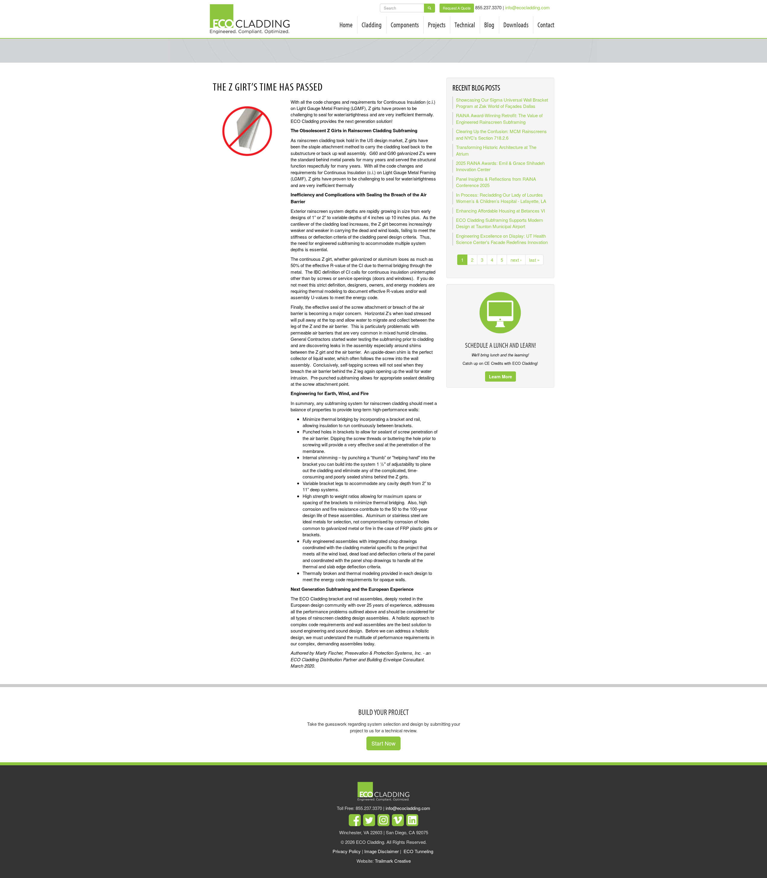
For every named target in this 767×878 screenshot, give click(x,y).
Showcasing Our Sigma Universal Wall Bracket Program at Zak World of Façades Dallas (502, 103)
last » (534, 260)
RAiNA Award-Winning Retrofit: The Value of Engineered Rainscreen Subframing (499, 118)
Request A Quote (457, 7)
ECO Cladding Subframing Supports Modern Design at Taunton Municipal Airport (499, 223)
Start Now (383, 743)
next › (516, 260)
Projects (437, 24)
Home (346, 24)
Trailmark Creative (393, 861)
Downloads (516, 24)
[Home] (252, 19)
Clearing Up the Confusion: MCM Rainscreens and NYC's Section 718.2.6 (501, 134)
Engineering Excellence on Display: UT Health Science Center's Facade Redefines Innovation (502, 239)
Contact (545, 24)
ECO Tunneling (418, 851)
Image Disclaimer (381, 851)
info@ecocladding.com (527, 7)
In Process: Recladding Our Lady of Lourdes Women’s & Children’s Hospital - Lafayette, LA (501, 198)
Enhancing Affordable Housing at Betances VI (500, 210)
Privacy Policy (347, 851)
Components (405, 24)
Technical (465, 24)
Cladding (372, 24)
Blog (489, 24)
